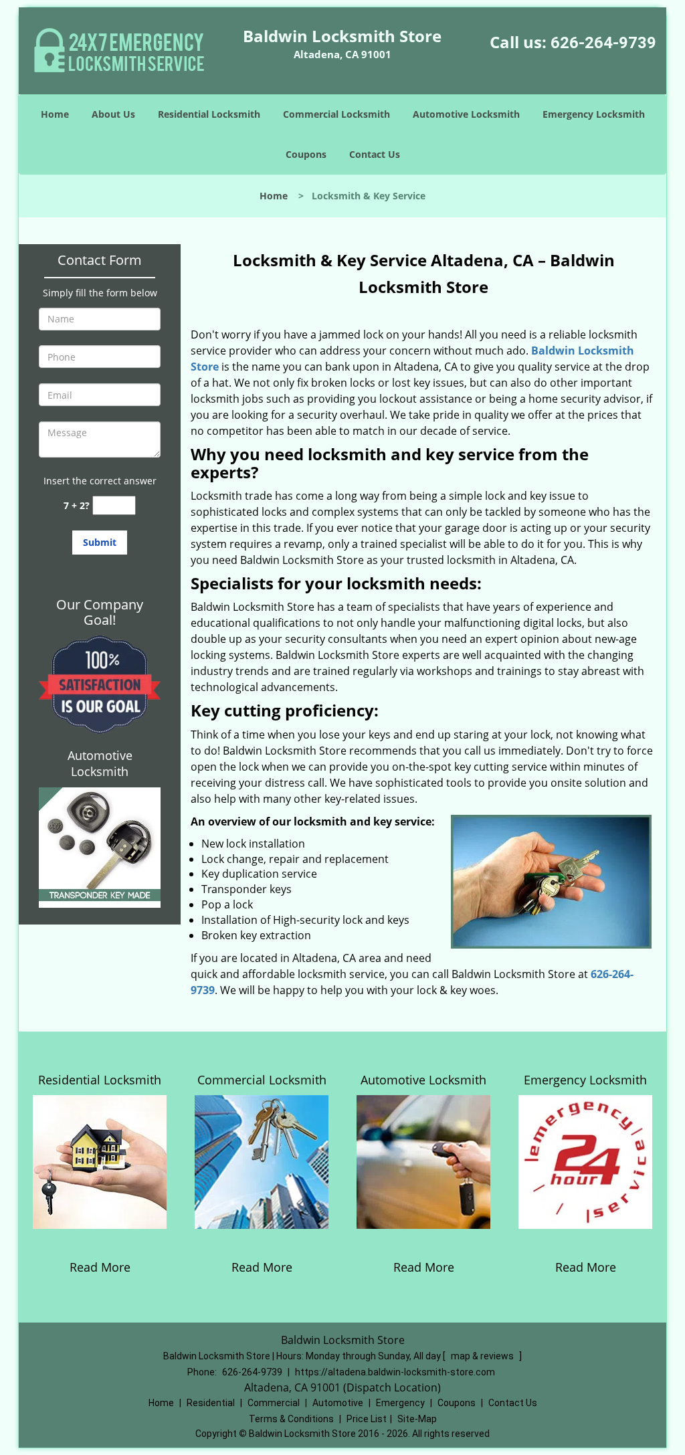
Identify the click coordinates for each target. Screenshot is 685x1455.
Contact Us (374, 154)
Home (55, 114)
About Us (113, 114)
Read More (100, 1267)
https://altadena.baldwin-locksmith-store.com (395, 1372)
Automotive (337, 1402)
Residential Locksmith (209, 114)
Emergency (400, 1402)
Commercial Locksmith (336, 114)
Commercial (274, 1402)
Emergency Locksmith (594, 114)
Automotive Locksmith (466, 114)
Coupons (306, 154)
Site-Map (417, 1419)
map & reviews (483, 1356)
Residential (211, 1402)
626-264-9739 (603, 42)
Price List (367, 1419)
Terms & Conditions (291, 1419)
